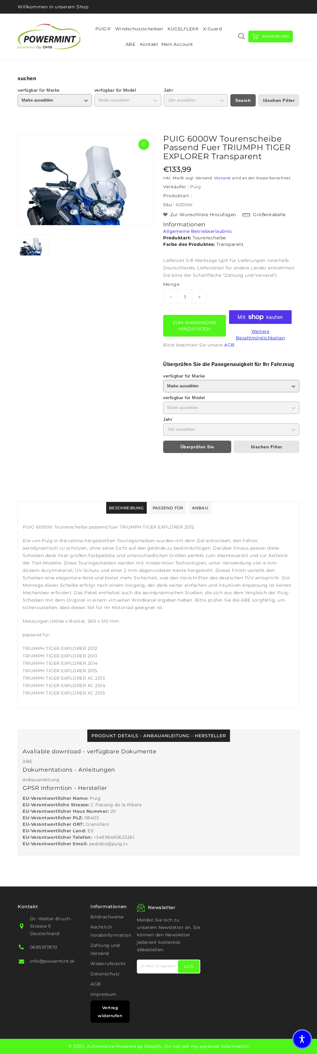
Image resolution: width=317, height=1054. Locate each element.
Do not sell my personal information (206, 1046)
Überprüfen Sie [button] (197, 446)
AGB (229, 345)
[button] (302, 1039)
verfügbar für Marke (39, 90)
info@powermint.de (53, 961)
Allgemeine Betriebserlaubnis (197, 231)
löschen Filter (278, 100)
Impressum (103, 994)
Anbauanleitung (41, 779)
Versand (222, 178)
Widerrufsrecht (108, 963)
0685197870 (43, 947)
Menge (171, 284)
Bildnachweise (107, 917)
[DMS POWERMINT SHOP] (49, 36)
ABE (28, 761)
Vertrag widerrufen (110, 1011)
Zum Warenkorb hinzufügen (194, 326)
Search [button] (243, 100)
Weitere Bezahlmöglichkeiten (260, 335)
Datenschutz (105, 974)
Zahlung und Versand (105, 949)
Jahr (168, 90)
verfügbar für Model (115, 90)
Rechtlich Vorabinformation (110, 931)
